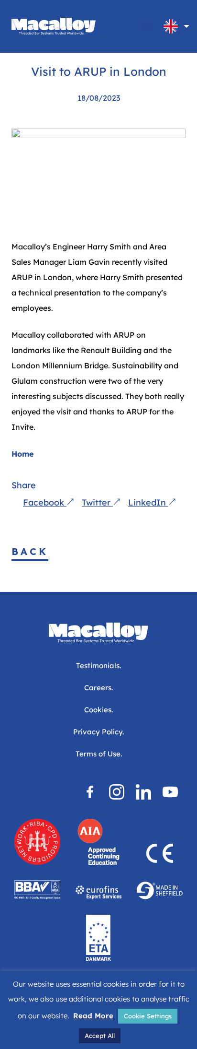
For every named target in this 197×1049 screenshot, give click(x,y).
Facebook (44, 502)
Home (22, 454)
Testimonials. (98, 665)
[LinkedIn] (143, 791)
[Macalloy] (53, 26)
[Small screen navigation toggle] (148, 26)
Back (29, 551)
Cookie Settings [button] (148, 1016)
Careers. (98, 687)
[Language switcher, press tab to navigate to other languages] (171, 26)
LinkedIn (148, 502)
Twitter (97, 502)
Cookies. (98, 709)
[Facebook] (89, 791)
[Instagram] (116, 791)
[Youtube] (170, 791)
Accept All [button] (100, 1035)
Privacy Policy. (98, 731)
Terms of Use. (99, 753)
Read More (93, 1015)
